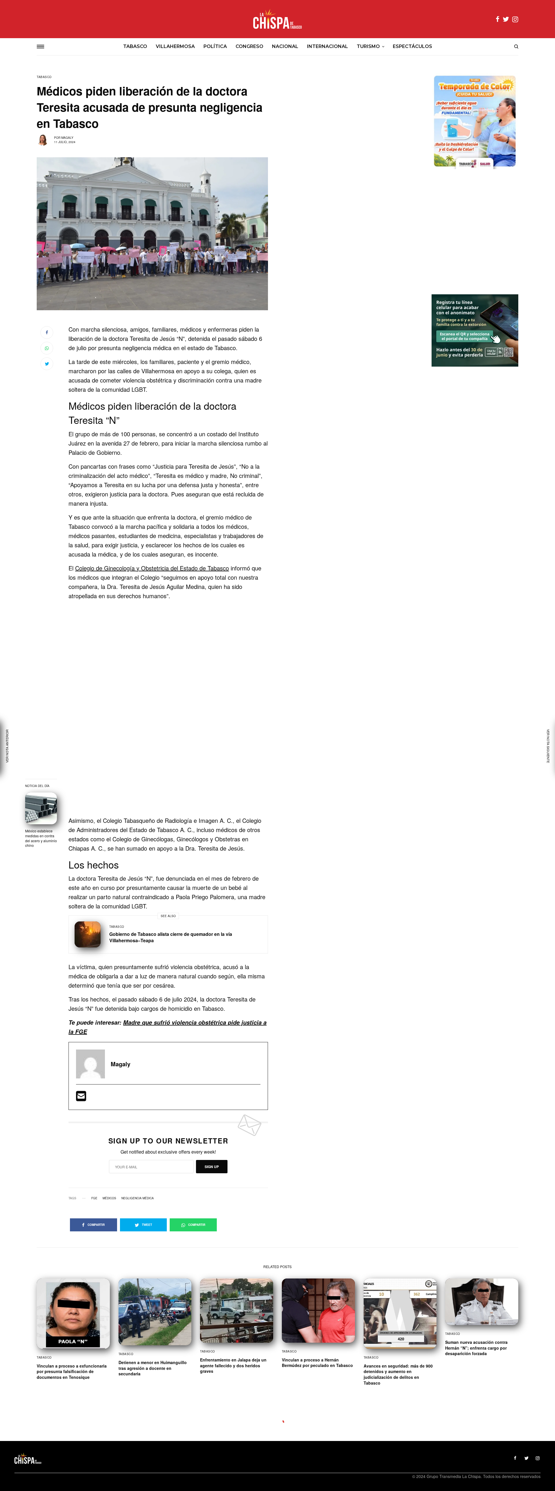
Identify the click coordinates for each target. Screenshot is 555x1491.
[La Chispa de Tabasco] (277, 19)
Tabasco (44, 76)
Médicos (109, 1198)
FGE (94, 1198)
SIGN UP (212, 1166)
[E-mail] (81, 1098)
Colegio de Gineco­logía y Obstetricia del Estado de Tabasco (152, 568)
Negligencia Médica (137, 1198)
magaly (67, 138)
